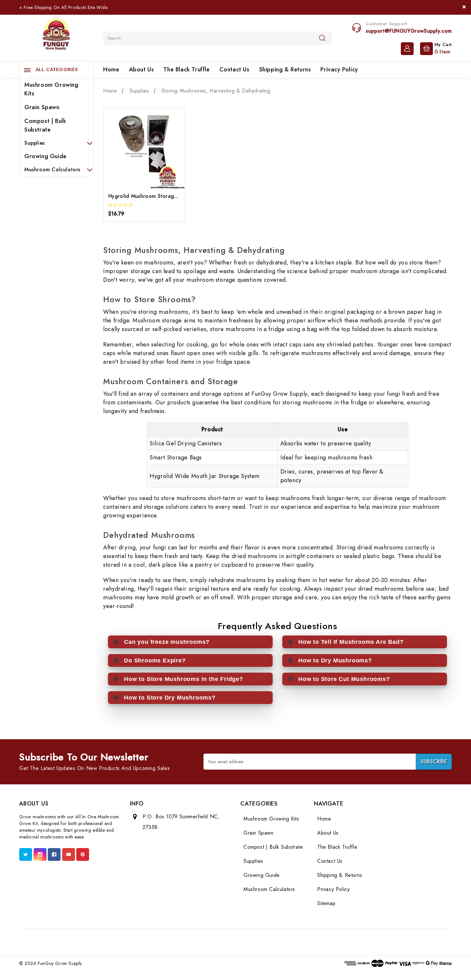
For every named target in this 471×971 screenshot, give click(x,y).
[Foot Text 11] (305, 941)
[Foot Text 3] (192, 941)
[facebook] (54, 854)
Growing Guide (45, 156)
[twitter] (25, 854)
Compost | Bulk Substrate (45, 125)
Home (111, 69)
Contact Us (234, 69)
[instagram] (40, 854)
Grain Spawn (42, 107)
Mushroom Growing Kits (51, 89)
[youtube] (68, 854)
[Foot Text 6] (235, 941)
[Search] (322, 38)
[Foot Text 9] (277, 941)
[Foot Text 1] (164, 941)
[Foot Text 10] (291, 941)
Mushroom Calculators (52, 169)
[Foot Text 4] (206, 941)
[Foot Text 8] (263, 941)
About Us (141, 69)
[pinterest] (82, 854)
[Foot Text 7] (249, 941)
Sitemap (326, 903)
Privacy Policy (339, 69)
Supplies (34, 143)
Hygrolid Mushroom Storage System (151, 196)
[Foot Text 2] (178, 941)
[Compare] (144, 152)
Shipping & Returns (285, 69)
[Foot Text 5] (221, 941)
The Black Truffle (186, 69)
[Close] (464, 7)
